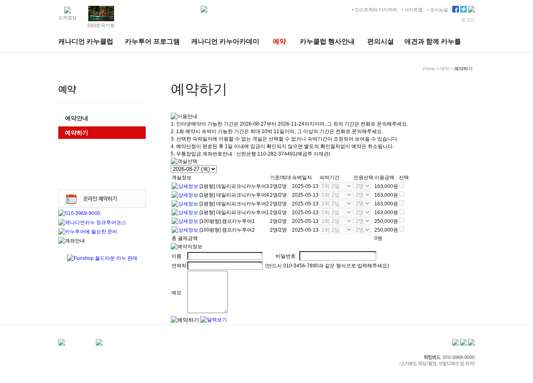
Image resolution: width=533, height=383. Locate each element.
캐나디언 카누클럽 (85, 41)
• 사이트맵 (412, 9)
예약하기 (76, 132)
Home (429, 68)
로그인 (468, 19)
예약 (279, 41)
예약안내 (76, 118)
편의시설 (380, 41)
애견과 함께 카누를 (432, 41)
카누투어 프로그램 (152, 41)
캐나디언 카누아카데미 (225, 41)
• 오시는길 (437, 9)
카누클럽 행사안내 (327, 41)
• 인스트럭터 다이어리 (374, 9)
